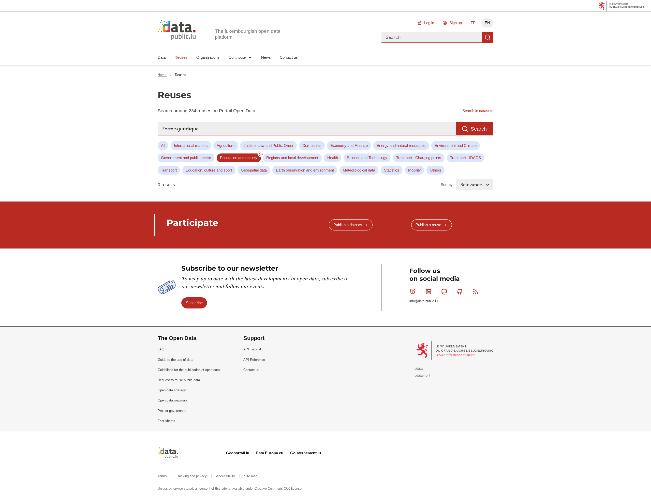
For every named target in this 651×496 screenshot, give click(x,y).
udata (419, 368)
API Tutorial (252, 349)
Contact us (289, 57)
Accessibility (226, 476)
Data (162, 57)
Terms (163, 476)
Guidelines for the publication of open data (189, 370)
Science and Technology (367, 158)
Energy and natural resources (401, 145)
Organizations (207, 57)
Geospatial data (254, 170)
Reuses (180, 57)
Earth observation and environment (305, 170)
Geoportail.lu (237, 453)
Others (435, 170)
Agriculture (225, 145)
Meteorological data (359, 170)
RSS (475, 291)
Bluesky (412, 291)
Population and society (238, 158)
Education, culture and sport (209, 170)
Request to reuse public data (179, 380)
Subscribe (194, 303)
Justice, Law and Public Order (268, 145)
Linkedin (428, 291)
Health (332, 158)
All (163, 145)
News (266, 57)
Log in (429, 23)
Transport (169, 170)
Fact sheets (166, 421)
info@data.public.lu (423, 301)
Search (487, 37)
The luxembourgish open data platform (247, 34)
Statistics (391, 170)
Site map (250, 476)
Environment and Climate (456, 145)
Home (162, 75)
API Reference (254, 360)
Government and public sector (186, 158)
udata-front (422, 375)
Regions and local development (292, 158)
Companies (311, 145)
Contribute (237, 57)
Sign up (455, 23)
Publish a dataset (347, 225)
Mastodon (444, 291)
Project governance (172, 411)
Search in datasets (477, 110)
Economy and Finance (349, 145)
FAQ (161, 349)
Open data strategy (172, 390)
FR (473, 23)
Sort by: (447, 184)
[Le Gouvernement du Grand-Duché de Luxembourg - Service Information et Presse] (455, 350)
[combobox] (431, 37)
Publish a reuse (428, 225)
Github (459, 291)
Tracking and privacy (192, 476)
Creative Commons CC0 (272, 488)
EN (487, 23)
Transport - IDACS (465, 158)
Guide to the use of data (175, 360)
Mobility (414, 170)
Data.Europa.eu (269, 453)
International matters (191, 145)
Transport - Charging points (418, 158)
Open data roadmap (172, 400)
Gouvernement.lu (305, 453)
